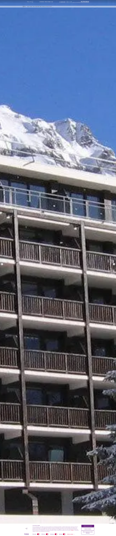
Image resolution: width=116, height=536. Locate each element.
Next (114, 264)
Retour (25, 6)
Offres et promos (48, 1)
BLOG (52, 1)
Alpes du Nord (37, 6)
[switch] (47, 534)
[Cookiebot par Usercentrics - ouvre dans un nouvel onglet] (26, 534)
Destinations (42, 1)
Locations (31, 6)
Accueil (28, 6)
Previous (2, 264)
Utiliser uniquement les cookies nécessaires (88, 532)
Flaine (40, 6)
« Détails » (72, 530)
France (34, 6)
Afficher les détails (70, 534)
